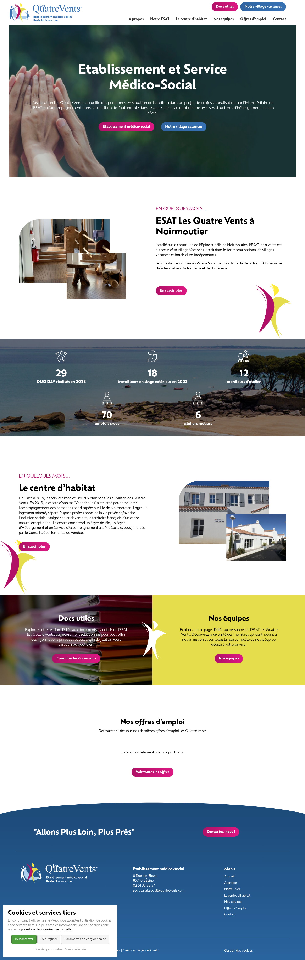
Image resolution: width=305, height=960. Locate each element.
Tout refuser (48, 939)
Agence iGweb (148, 950)
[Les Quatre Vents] (46, 12)
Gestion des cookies (238, 951)
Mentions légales (75, 949)
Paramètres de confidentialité (85, 939)
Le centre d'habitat (237, 895)
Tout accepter (24, 939)
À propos (231, 883)
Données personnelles (48, 949)
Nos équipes (233, 902)
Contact (229, 914)
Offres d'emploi (235, 908)
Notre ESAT (232, 889)
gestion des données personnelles (48, 929)
